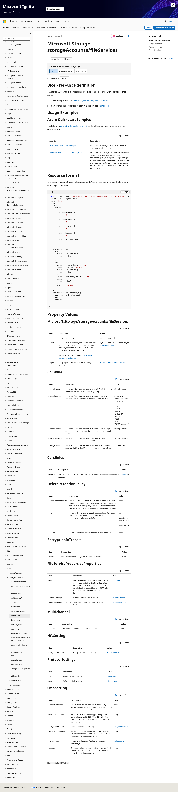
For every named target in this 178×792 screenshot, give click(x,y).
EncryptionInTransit (115, 652)
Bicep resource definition (159, 40)
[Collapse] (30, 34)
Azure (57, 36)
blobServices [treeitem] (16, 593)
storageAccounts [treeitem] (15, 573)
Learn (50, 36)
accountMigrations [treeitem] (18, 582)
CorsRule (124, 474)
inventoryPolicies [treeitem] (17, 624)
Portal (148, 27)
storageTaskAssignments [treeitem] (20, 670)
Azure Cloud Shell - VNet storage (61, 145)
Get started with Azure (164, 27)
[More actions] (128, 36)
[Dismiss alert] (173, 5)
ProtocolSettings (118, 598)
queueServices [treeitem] (17, 660)
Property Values (155, 50)
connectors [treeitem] (15, 602)
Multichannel (119, 741)
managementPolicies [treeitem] (19, 633)
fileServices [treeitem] (15, 615)
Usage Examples (155, 43)
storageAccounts (107, 345)
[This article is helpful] (168, 58)
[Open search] (166, 21)
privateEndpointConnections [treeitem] (20, 654)
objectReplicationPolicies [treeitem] (20, 646)
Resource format (155, 47)
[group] (89, 251)
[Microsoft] (4, 21)
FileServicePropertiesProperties (112, 362)
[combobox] (16, 39)
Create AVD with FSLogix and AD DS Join (64, 153)
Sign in (172, 21)
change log (104, 106)
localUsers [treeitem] (15, 629)
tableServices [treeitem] (16, 676)
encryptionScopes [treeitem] (18, 611)
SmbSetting (112, 681)
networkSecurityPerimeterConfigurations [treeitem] (20, 639)
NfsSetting (112, 676)
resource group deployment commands (91, 100)
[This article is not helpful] (171, 58)
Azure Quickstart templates (72, 126)
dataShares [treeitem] (15, 607)
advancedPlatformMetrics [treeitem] (20, 587)
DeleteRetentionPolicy (121, 602)
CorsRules (116, 580)
